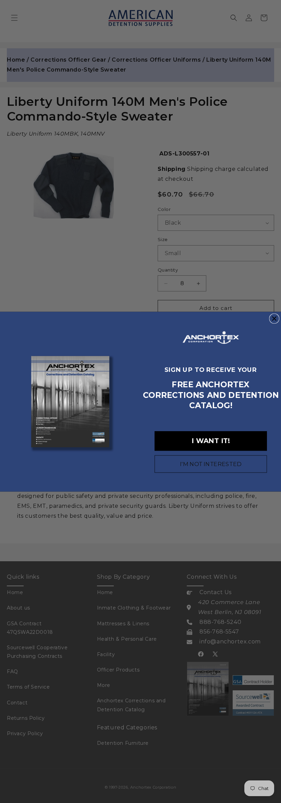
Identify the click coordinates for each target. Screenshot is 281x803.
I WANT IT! (211, 441)
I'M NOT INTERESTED (211, 464)
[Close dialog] (274, 318)
